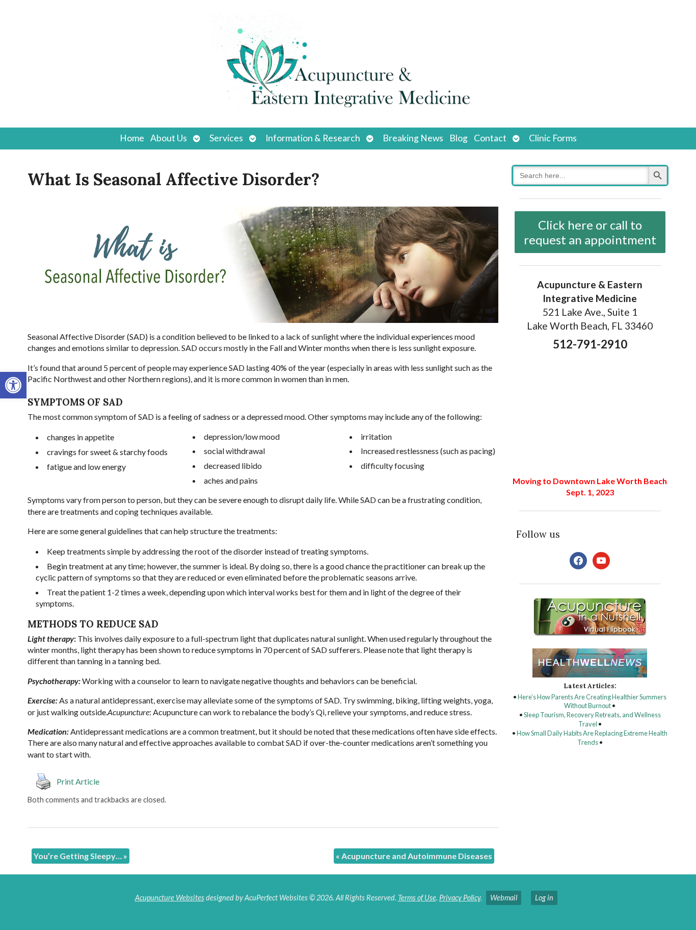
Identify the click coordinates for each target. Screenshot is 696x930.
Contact (490, 138)
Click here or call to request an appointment (590, 232)
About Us (168, 138)
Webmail (503, 897)
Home (132, 138)
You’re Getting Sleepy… (80, 856)
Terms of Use (417, 897)
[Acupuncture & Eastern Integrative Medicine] (348, 64)
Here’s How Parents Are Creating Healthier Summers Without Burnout (592, 701)
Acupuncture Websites (169, 897)
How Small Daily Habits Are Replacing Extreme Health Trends (592, 737)
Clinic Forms (553, 138)
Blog (458, 138)
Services (226, 138)
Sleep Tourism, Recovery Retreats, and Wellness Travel (592, 719)
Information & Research (312, 138)
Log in (544, 897)
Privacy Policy (459, 897)
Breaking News (413, 138)
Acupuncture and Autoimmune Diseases (414, 856)
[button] (13, 385)
